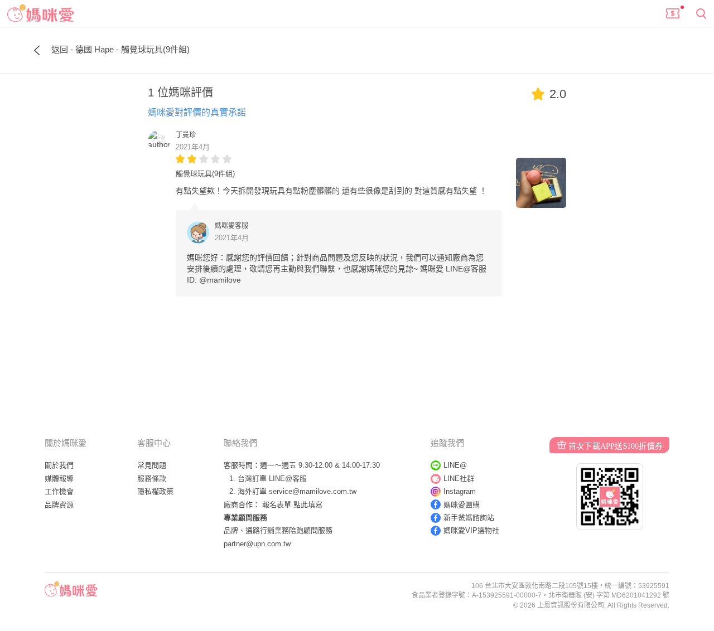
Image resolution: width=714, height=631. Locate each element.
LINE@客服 (288, 478)
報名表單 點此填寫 (292, 505)
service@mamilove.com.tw (312, 491)
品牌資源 (59, 505)
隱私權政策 (155, 491)
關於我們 (59, 465)
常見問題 (151, 465)
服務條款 (151, 478)
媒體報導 (59, 478)
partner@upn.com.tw (257, 544)
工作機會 (59, 491)
